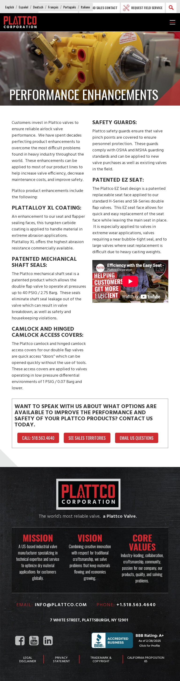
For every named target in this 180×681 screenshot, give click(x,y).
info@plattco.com (61, 605)
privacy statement (61, 659)
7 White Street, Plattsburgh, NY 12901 (89, 620)
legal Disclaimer (27, 659)
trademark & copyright (101, 659)
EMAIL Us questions (137, 438)
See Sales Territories (87, 438)
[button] (171, 22)
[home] (20, 22)
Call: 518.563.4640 (38, 438)
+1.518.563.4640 (136, 605)
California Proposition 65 (145, 659)
